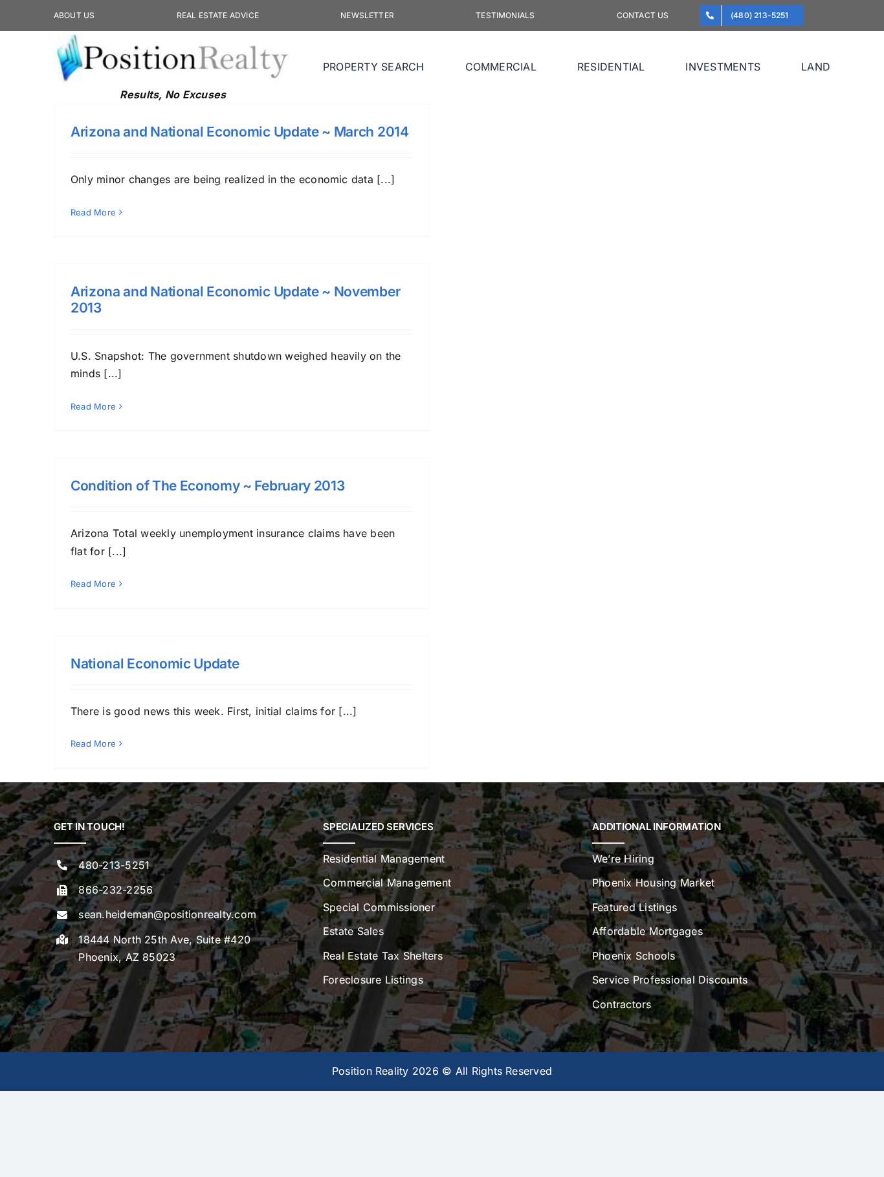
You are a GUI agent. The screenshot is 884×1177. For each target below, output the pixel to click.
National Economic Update (155, 663)
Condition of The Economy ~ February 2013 (207, 486)
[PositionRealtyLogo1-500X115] (173, 36)
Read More (93, 212)
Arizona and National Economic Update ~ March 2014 (240, 132)
